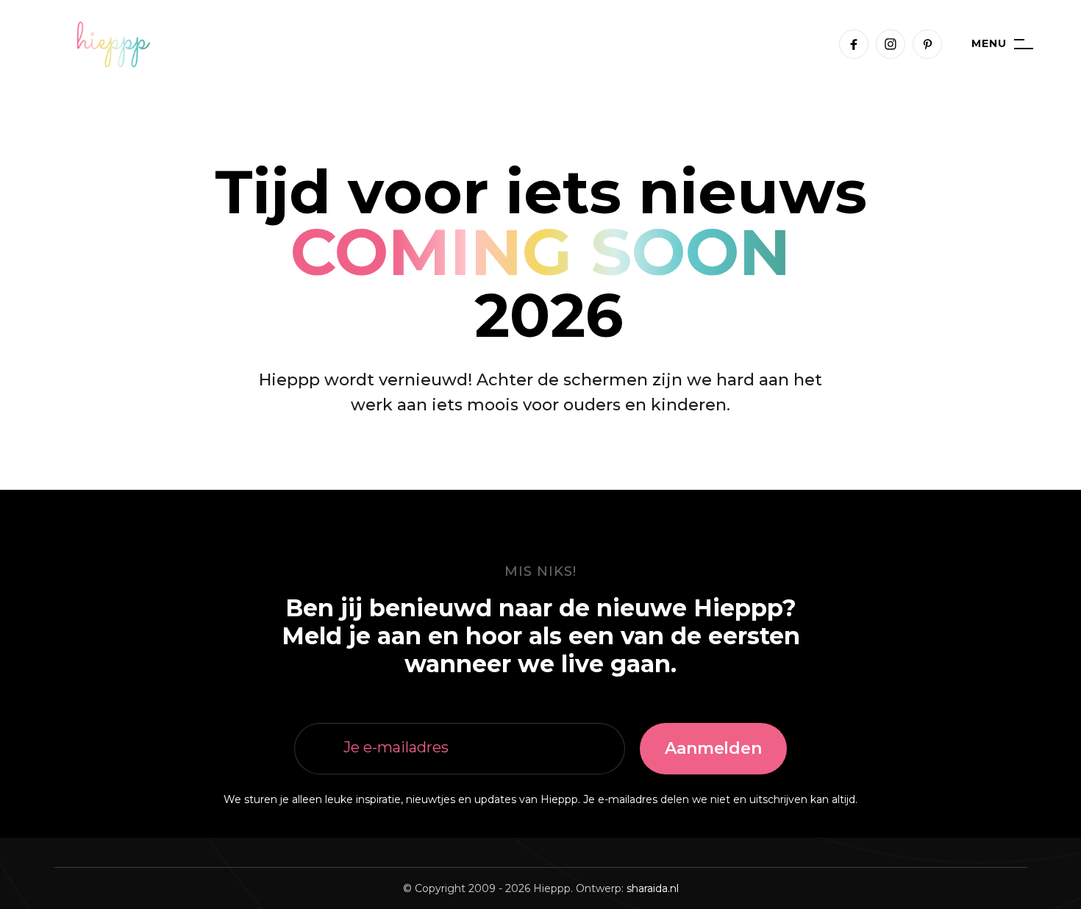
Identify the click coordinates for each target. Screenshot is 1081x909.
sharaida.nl (653, 888)
